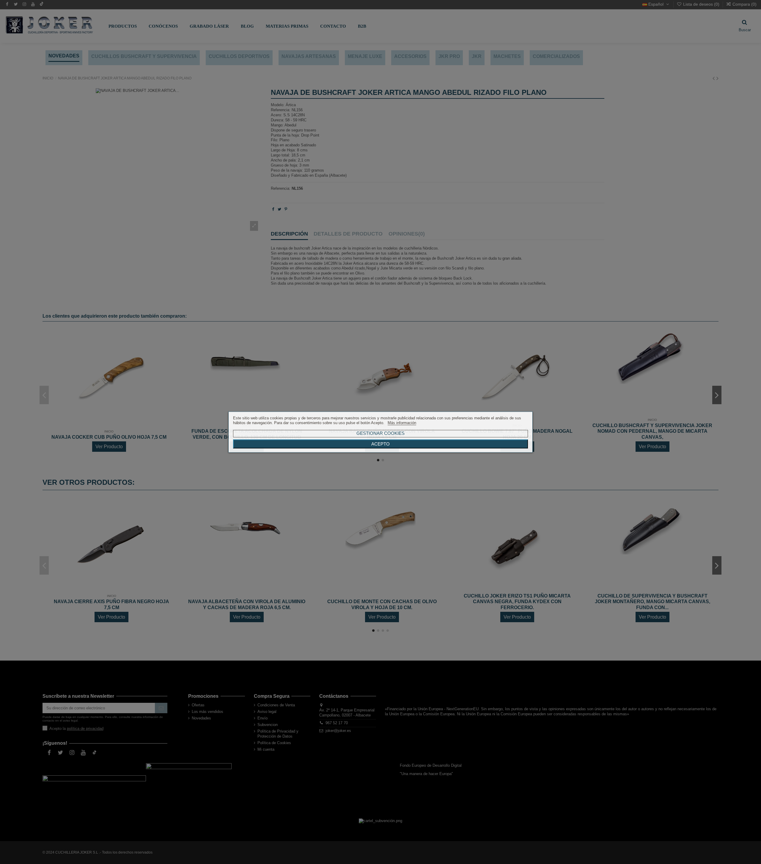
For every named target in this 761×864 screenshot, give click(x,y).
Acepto (380, 444)
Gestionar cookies (380, 433)
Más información (402, 423)
